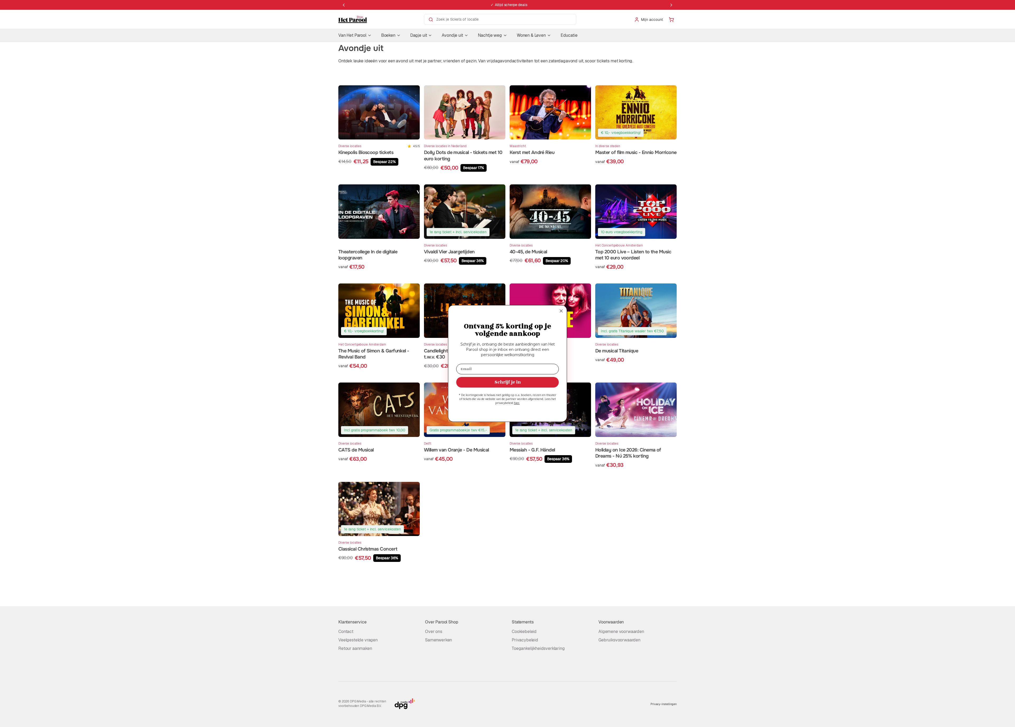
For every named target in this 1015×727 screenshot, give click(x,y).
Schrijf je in (508, 382)
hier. (517, 403)
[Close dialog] (561, 311)
